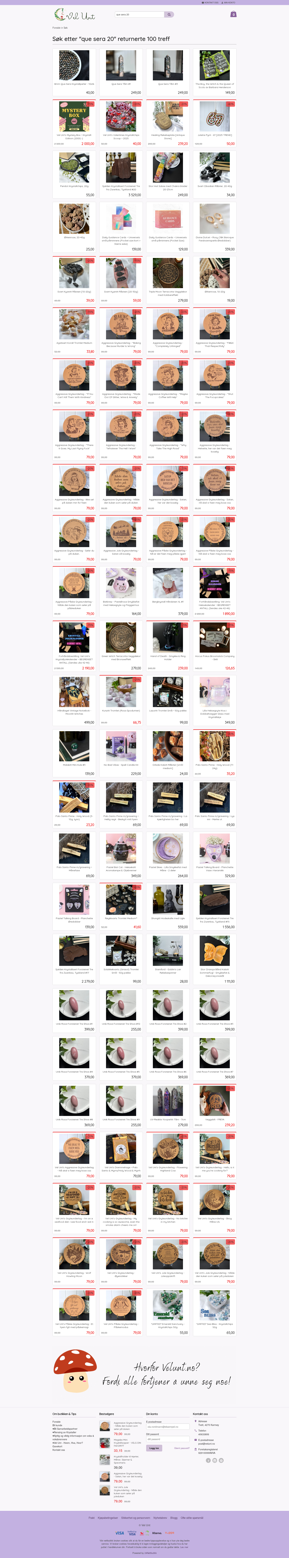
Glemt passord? (182, 1448)
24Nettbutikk (150, 1552)
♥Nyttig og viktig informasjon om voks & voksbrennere (73, 1437)
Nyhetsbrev (160, 1518)
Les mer (184, 1547)
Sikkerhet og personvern (135, 1518)
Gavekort (57, 1446)
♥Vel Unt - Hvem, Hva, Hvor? (68, 1442)
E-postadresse (154, 1421)
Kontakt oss (59, 1449)
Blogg (173, 1518)
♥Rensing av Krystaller (64, 1432)
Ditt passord (152, 1434)
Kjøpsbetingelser (108, 1518)
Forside (57, 27)
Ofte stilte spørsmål (192, 1518)
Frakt (91, 1518)
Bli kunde (57, 1425)
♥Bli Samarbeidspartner (65, 1428)
